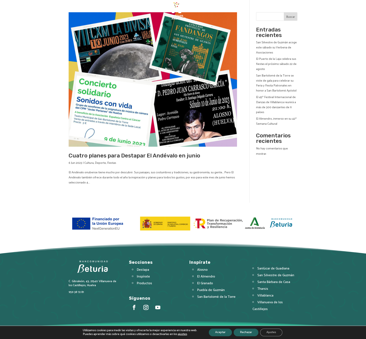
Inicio (137, 10)
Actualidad (224, 10)
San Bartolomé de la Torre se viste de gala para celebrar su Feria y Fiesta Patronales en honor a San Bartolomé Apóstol (276, 83)
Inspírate (198, 10)
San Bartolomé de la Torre (216, 297)
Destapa (153, 10)
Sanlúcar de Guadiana (273, 268)
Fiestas (111, 163)
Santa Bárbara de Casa (273, 282)
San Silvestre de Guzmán (275, 275)
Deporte (100, 163)
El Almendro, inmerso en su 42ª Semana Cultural (276, 121)
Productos (144, 283)
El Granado (205, 283)
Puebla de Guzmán (211, 290)
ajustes (182, 334)
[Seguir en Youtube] (285, 3)
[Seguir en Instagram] (294, 3)
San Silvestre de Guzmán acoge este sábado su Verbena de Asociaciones (276, 47)
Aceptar (220, 332)
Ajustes (271, 332)
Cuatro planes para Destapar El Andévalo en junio (134, 155)
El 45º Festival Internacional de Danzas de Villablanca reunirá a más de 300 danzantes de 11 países (276, 105)
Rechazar (246, 332)
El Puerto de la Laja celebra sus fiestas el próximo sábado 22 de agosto (276, 64)
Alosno (202, 270)
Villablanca (265, 295)
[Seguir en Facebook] (277, 3)
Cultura (89, 163)
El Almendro (206, 276)
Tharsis (262, 289)
